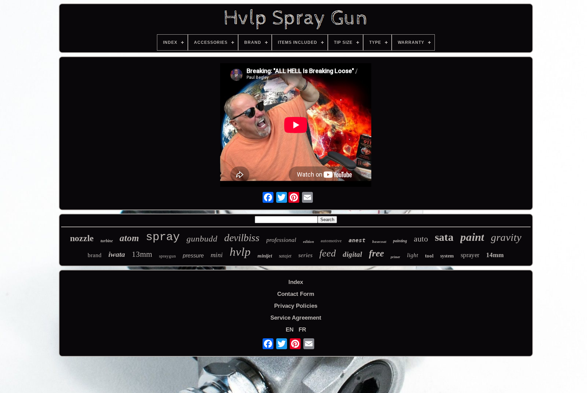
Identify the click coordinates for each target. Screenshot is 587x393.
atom (129, 238)
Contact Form (295, 294)
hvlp (240, 251)
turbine (107, 240)
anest (357, 240)
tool (429, 255)
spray (163, 237)
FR (302, 329)
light (412, 255)
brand (95, 255)
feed (327, 253)
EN (290, 329)
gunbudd (201, 238)
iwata (116, 254)
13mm (142, 254)
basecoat (379, 241)
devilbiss (242, 237)
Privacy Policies (295, 306)
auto (421, 238)
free (376, 253)
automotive (331, 240)
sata (444, 237)
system (447, 255)
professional (281, 239)
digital (352, 254)
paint (472, 237)
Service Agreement (295, 318)
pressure (193, 255)
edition (308, 241)
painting (400, 240)
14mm (495, 254)
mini (217, 254)
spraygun (167, 255)
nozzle (82, 238)
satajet (285, 255)
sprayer (470, 254)
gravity (506, 237)
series (305, 255)
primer (395, 257)
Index (295, 282)
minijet (264, 255)
